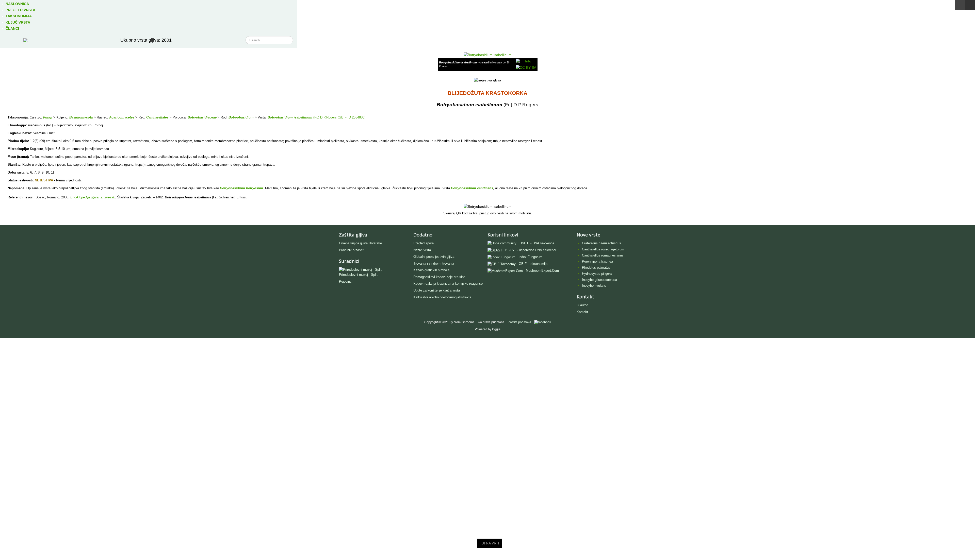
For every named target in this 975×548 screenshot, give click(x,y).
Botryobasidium (241, 117)
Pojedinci (345, 281)
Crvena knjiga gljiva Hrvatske (360, 243)
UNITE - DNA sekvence (536, 243)
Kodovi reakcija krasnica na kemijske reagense (448, 283)
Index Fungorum (530, 257)
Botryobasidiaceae (202, 117)
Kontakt (582, 312)
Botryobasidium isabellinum (290, 117)
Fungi (47, 117)
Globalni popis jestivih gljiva (433, 257)
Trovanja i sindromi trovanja (433, 263)
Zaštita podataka (519, 322)
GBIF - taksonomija (533, 264)
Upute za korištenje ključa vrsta (436, 290)
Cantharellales (157, 117)
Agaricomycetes (121, 117)
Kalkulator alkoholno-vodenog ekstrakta (442, 297)
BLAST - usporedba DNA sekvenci (530, 250)
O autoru (583, 305)
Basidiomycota (81, 117)
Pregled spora (423, 243)
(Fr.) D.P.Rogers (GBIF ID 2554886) (338, 117)
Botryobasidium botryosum (241, 188)
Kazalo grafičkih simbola (431, 270)
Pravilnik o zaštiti (351, 250)
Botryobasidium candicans (472, 188)
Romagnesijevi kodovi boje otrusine (439, 277)
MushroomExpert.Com (542, 270)
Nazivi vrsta (422, 250)
